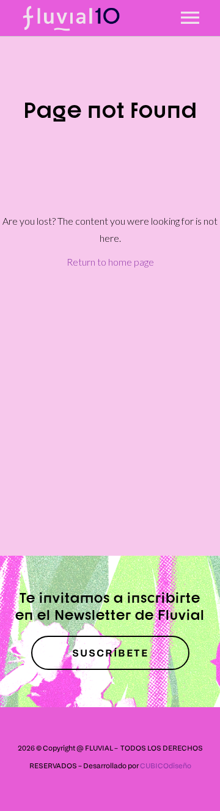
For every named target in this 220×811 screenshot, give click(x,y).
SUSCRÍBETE (110, 653)
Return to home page (110, 261)
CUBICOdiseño (165, 765)
